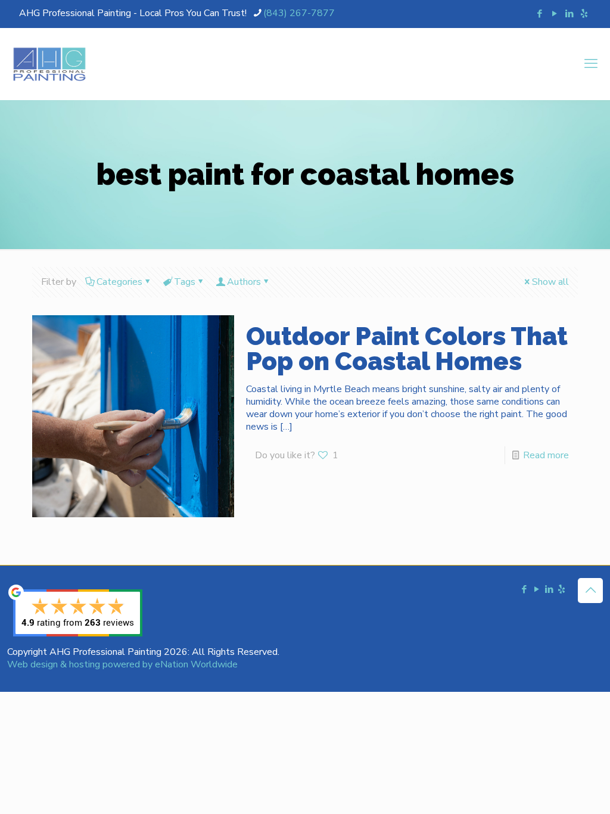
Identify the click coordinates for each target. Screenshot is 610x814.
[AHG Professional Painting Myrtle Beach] (49, 64)
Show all (550, 281)
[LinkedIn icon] (569, 14)
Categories (119, 281)
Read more (546, 455)
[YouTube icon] (554, 14)
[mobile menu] (591, 64)
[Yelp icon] (584, 14)
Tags (184, 281)
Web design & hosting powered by (81, 664)
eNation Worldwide (196, 664)
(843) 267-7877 (299, 13)
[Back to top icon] (590, 590)
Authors (244, 281)
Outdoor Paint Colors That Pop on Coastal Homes (407, 349)
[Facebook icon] (539, 14)
